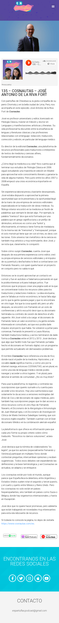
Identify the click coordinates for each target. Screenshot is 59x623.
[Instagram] (29, 578)
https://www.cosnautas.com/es (17, 523)
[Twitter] (21, 578)
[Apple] (38, 578)
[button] (53, 6)
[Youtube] (46, 578)
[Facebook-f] (12, 578)
